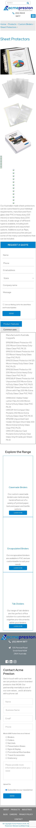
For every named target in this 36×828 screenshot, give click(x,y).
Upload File (7, 784)
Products (15, 810)
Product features (11, 324)
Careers (13, 814)
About (6, 810)
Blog (5, 814)
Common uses (10, 329)
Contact (18, 819)
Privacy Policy (26, 814)
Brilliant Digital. (26, 826)
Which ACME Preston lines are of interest (16, 733)
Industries (27, 810)
